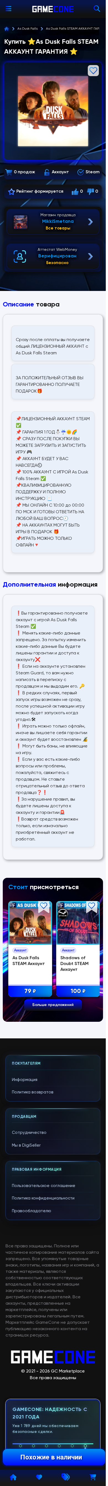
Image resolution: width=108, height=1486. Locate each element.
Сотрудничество (29, 1133)
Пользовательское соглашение (43, 1186)
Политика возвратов (32, 1092)
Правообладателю (31, 1211)
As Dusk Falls (27, 28)
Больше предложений (53, 1005)
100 (39, 991)
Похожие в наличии (51, 1457)
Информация (24, 1080)
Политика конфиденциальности (43, 1198)
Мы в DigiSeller (26, 1145)
